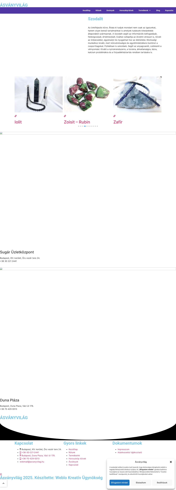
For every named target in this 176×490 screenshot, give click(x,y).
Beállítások (162, 482)
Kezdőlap (86, 10)
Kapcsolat (169, 10)
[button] (171, 462)
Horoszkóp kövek (126, 10)
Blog (158, 10)
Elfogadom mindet (119, 482)
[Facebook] (88, 470)
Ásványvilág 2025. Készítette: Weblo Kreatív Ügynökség (51, 477)
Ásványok (110, 10)
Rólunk (98, 10)
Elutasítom (141, 482)
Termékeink (143, 10)
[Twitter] (88, 474)
